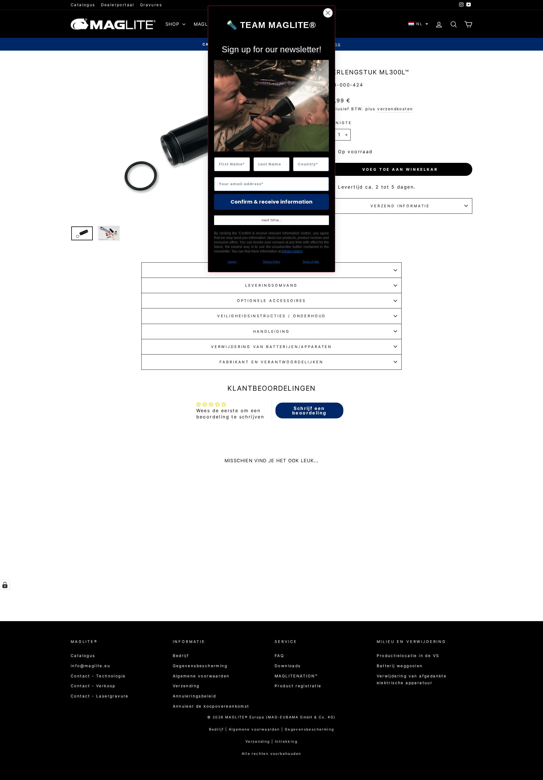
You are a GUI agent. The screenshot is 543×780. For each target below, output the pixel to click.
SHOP (173, 24)
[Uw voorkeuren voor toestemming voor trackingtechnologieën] (5, 585)
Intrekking (286, 741)
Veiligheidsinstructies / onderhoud (271, 316)
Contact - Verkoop (93, 686)
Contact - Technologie (98, 676)
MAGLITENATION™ (296, 676)
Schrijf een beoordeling (309, 410)
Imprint (232, 261)
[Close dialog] (328, 13)
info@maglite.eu (90, 666)
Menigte (340, 123)
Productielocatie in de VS (408, 655)
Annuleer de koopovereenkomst (211, 706)
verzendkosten (395, 109)
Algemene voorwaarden (201, 676)
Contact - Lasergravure (100, 696)
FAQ (279, 655)
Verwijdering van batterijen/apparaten (271, 347)
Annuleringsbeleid (194, 696)
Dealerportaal (117, 5)
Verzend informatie (400, 206)
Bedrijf (181, 655)
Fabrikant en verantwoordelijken (271, 362)
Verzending (186, 686)
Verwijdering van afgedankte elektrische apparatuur (412, 679)
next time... (271, 220)
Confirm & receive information (271, 201)
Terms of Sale (311, 261)
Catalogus (83, 5)
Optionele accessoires (271, 301)
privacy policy (292, 251)
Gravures (151, 5)
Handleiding (271, 331)
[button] (418, 23)
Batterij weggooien (400, 666)
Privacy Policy (271, 261)
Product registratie (298, 686)
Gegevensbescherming (200, 666)
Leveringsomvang (271, 285)
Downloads (288, 666)
